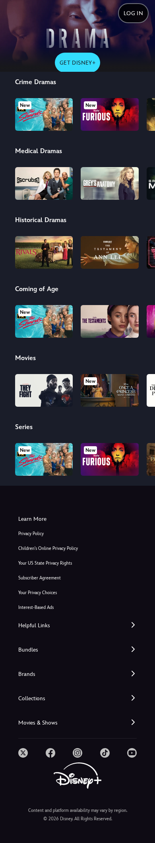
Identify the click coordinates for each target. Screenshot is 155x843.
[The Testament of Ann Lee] (110, 252)
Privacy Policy (31, 533)
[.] (23, 753)
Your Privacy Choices (37, 592)
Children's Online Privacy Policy (48, 548)
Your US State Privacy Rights (45, 563)
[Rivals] (44, 252)
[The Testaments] (110, 321)
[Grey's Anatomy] (110, 183)
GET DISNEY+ (77, 62)
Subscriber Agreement (39, 578)
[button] (77, 625)
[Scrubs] (44, 183)
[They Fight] (44, 390)
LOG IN (133, 13)
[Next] (141, 113)
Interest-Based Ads (36, 607)
